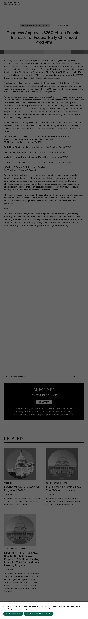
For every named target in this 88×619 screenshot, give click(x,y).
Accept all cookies (13, 613)
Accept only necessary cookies (39, 613)
